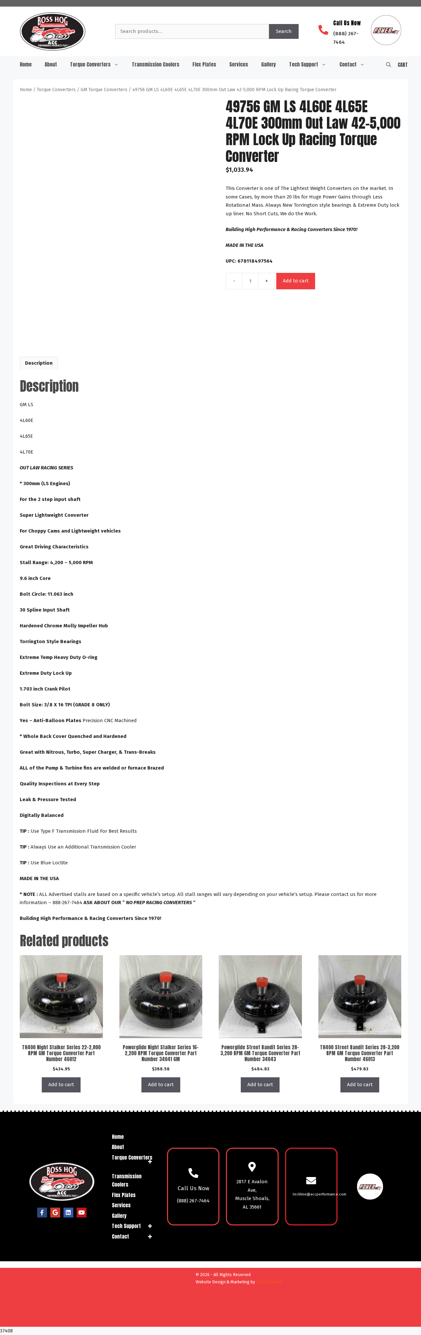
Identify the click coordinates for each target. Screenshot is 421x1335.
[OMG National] (155, 1319)
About (51, 64)
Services (238, 64)
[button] (389, 64)
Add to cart (296, 281)
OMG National (269, 1281)
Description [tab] (39, 363)
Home (26, 64)
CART (403, 64)
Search (284, 31)
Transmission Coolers (155, 64)
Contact (348, 64)
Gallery (268, 64)
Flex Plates (204, 64)
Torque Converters (90, 64)
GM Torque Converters (104, 89)
